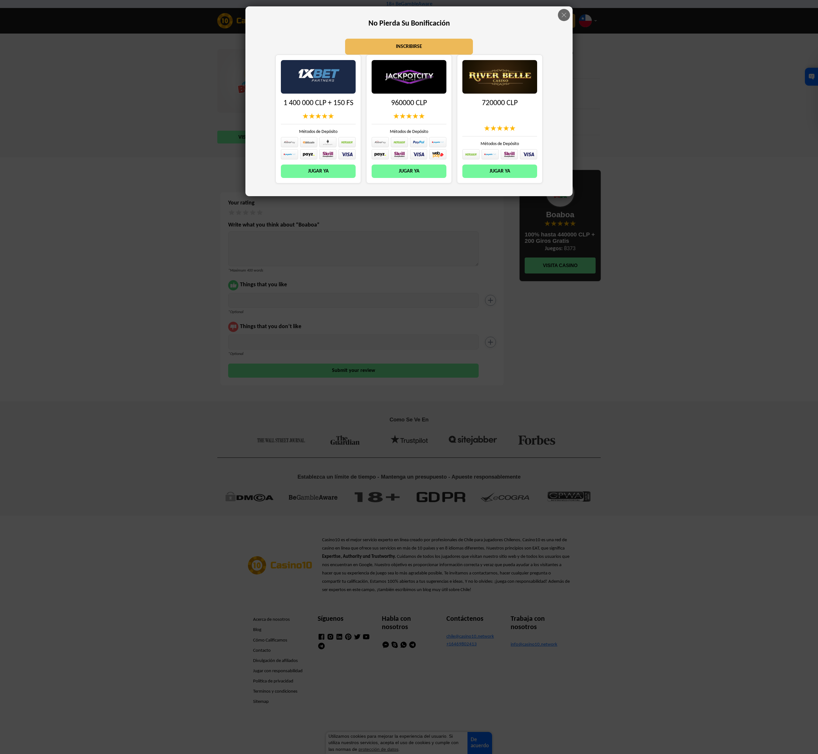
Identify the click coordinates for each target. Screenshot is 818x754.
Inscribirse (409, 46)
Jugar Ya (318, 171)
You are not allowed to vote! (331, 116)
